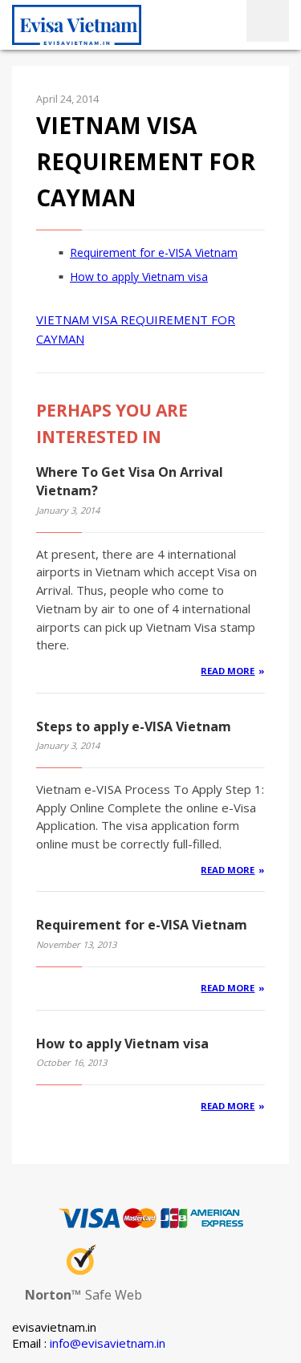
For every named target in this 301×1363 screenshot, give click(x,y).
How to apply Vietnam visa (139, 276)
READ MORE (227, 671)
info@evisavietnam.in (107, 1343)
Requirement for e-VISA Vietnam (154, 252)
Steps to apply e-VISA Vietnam (133, 726)
